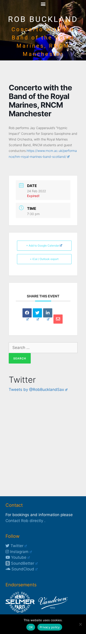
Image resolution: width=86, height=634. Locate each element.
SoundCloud (22, 569)
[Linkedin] (47, 312)
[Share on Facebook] (27, 312)
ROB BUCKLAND (43, 19)
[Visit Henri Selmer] (20, 611)
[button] (43, 4)
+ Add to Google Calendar (42, 245)
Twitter (16, 545)
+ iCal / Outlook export (44, 259)
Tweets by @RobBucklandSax (36, 389)
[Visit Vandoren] (52, 611)
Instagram (18, 551)
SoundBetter (20, 563)
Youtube (18, 557)
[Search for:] (43, 347)
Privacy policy (50, 627)
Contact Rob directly (24, 520)
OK (31, 627)
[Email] (58, 319)
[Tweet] (37, 312)
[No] (80, 624)
